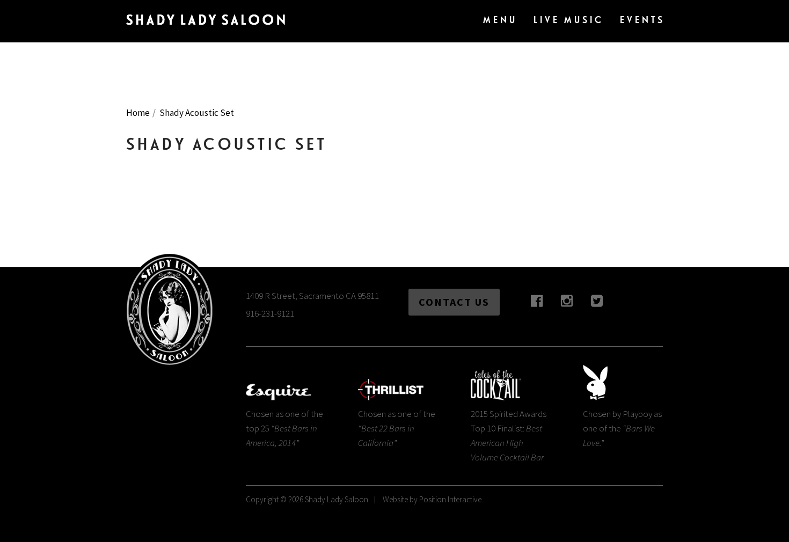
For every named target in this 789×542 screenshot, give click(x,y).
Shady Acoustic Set (196, 113)
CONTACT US (454, 302)
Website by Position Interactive (432, 499)
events (642, 19)
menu (500, 19)
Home (138, 113)
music (569, 19)
